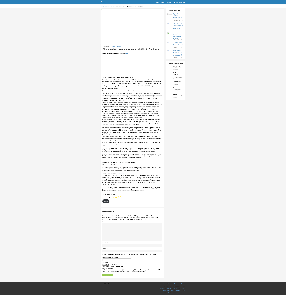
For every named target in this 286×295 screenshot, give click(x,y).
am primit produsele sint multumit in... (178, 68)
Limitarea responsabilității (173, 290)
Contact (169, 2)
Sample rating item (107, 197)
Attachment (105, 262)
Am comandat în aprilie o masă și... (178, 96)
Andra (113, 46)
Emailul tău (105, 248)
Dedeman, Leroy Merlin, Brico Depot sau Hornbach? (178, 44)
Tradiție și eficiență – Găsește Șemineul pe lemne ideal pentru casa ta (178, 26)
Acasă (157, 2)
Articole (163, 2)
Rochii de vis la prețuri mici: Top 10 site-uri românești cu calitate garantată (178, 53)
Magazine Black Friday (179, 2)
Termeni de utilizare (179, 284)
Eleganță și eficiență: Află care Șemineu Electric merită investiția (178, 35)
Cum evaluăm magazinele (175, 286)
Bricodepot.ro (121, 185)
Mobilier (112, 6)
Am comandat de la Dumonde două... (177, 84)
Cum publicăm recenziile (178, 288)
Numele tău (105, 243)
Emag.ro (120, 164)
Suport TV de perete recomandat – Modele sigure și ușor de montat (178, 16)
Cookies (165, 286)
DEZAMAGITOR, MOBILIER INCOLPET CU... (177, 77)
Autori (171, 284)
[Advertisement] (132, 65)
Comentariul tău (106, 221)
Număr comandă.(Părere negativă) (111, 257)
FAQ (164, 290)
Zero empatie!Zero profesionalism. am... (177, 90)
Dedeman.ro (121, 173)
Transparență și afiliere (176, 292)
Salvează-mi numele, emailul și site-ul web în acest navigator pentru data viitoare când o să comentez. (130, 254)
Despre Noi (166, 284)
